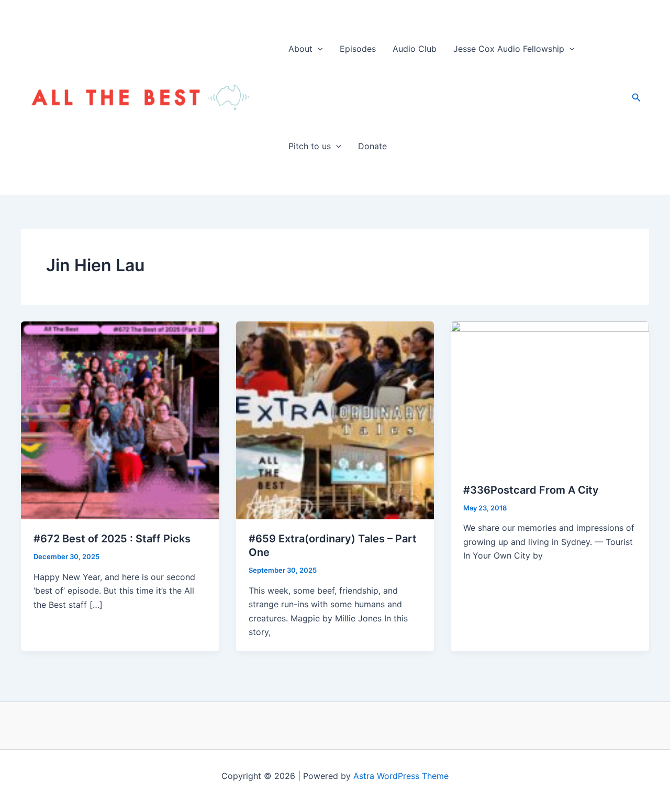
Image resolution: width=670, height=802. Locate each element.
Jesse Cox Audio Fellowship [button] (508, 48)
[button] (317, 48)
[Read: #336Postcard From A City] (550, 395)
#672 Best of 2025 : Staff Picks (112, 538)
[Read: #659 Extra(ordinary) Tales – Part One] (335, 419)
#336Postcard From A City (531, 490)
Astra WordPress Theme (401, 776)
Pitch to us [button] (309, 146)
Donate (372, 146)
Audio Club (415, 48)
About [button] (300, 48)
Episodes (358, 48)
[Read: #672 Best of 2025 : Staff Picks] (120, 419)
